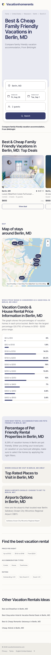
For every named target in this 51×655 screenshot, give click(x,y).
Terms (11, 651)
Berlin (35, 14)
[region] (26, 262)
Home (7, 14)
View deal (23, 206)
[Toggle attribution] (48, 283)
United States (16, 14)
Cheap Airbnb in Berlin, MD (13, 628)
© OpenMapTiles (22, 284)
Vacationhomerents (19, 4)
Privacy (4, 651)
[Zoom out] (48, 245)
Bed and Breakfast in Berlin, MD (15, 609)
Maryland (27, 14)
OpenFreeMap (11, 284)
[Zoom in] (48, 241)
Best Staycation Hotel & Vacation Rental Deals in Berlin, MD (26, 615)
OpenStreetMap (41, 284)
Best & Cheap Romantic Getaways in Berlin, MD (21, 621)
